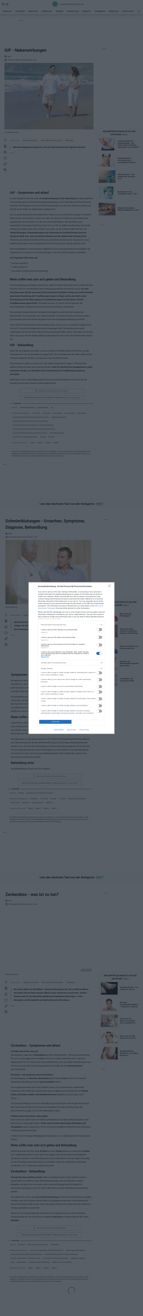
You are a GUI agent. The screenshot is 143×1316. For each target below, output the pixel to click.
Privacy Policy (84, 730)
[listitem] (71, 625)
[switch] (99, 629)
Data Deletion (59, 730)
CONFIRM (55, 722)
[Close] (110, 586)
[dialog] (71, 658)
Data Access (71, 730)
